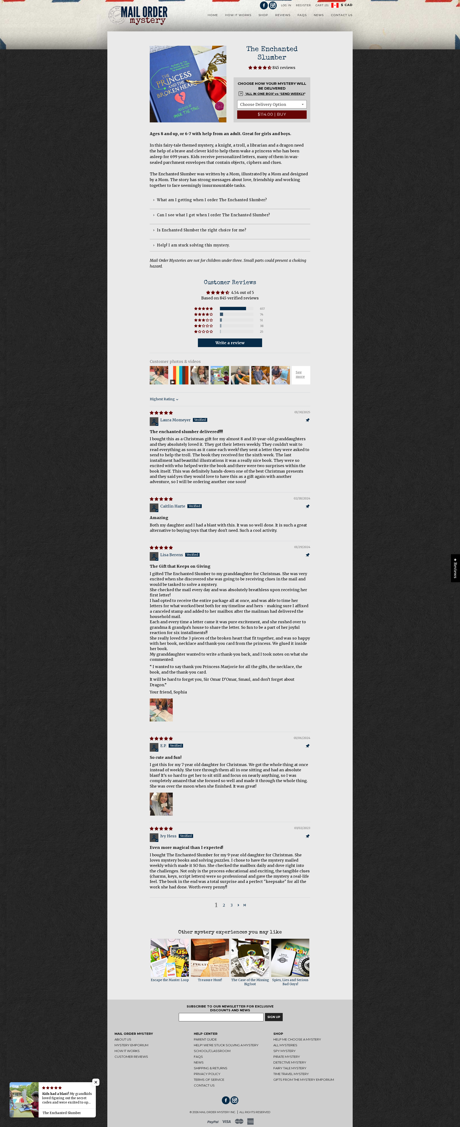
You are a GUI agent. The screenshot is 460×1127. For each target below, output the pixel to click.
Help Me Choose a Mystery (297, 1039)
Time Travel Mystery (291, 1074)
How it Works (127, 1051)
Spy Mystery (284, 1051)
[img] (161, 412)
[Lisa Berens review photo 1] (161, 709)
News (199, 1062)
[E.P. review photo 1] (161, 804)
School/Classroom (212, 1051)
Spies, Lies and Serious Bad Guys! (290, 982)
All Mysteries (285, 1045)
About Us (123, 1039)
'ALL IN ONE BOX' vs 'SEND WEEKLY (274, 94)
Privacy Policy (207, 1074)
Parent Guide (205, 1039)
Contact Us (204, 1085)
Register (303, 5)
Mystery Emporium (131, 1045)
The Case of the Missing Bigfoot (250, 982)
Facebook (264, 5)
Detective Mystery (289, 1062)
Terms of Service (209, 1079)
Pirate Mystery (286, 1056)
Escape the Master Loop (170, 980)
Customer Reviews (131, 1056)
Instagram (273, 5)
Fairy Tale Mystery (289, 1068)
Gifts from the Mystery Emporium (303, 1079)
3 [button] (231, 905)
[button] (260, 67)
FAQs (198, 1056)
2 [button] (224, 905)
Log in (286, 5)
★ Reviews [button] (455, 568)
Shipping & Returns (210, 1068)
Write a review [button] (230, 342)
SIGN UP (273, 1017)
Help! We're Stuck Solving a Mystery (226, 1045)
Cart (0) (322, 5)
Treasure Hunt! (210, 980)
